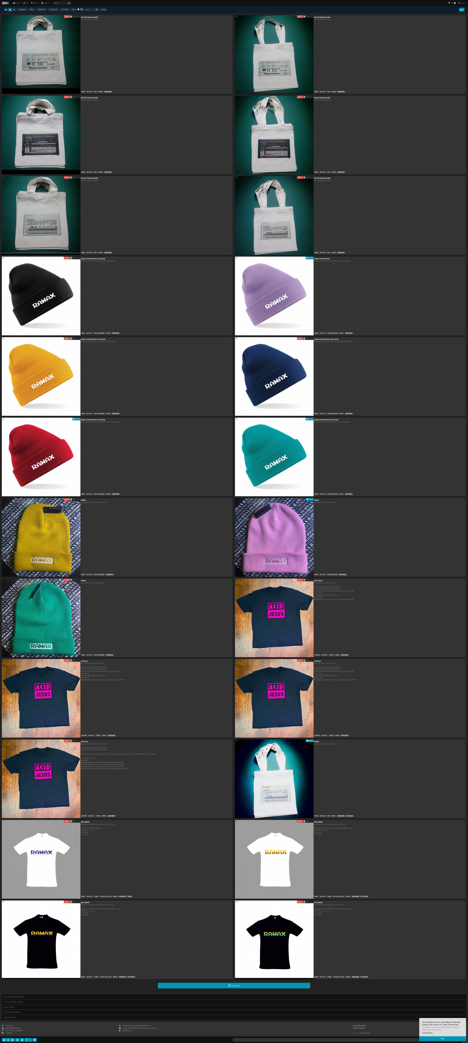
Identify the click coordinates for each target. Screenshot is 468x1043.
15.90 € (77, 499)
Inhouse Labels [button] (9, 1017)
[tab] (234, 996)
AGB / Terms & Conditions (14, 1031)
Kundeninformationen (139, 1028)
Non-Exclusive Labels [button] (12, 1012)
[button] (427, 1032)
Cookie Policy (126, 1031)
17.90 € (310, 258)
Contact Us (9, 1033)
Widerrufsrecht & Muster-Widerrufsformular (136, 1026)
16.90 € (77, 16)
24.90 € (77, 821)
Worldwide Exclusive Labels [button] (14, 997)
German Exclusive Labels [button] (13, 1002)
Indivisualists (365, 1033)
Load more (235, 985)
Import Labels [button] (9, 1007)
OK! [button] (442, 1039)
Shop (27, 3)
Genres (35, 3)
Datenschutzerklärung (12, 1028)
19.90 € (310, 97)
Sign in (463, 3)
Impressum (9, 1026)
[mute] (27, 1040)
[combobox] (22, 9)
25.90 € (77, 258)
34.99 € (310, 580)
